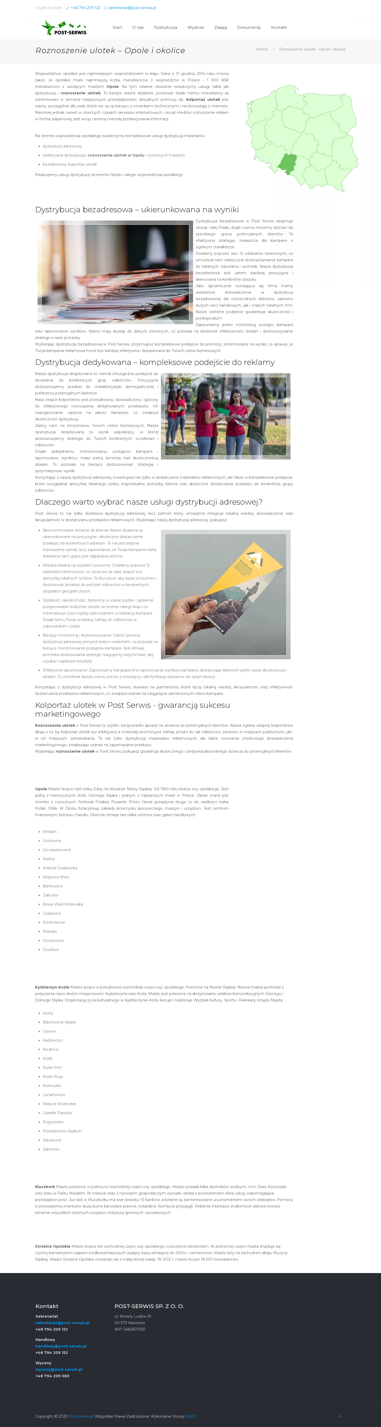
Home (262, 49)
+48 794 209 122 (85, 7)
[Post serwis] (63, 27)
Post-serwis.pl (81, 1416)
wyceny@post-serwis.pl (59, 1369)
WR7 (190, 1416)
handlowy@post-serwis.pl (61, 1346)
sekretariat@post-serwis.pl (132, 7)
